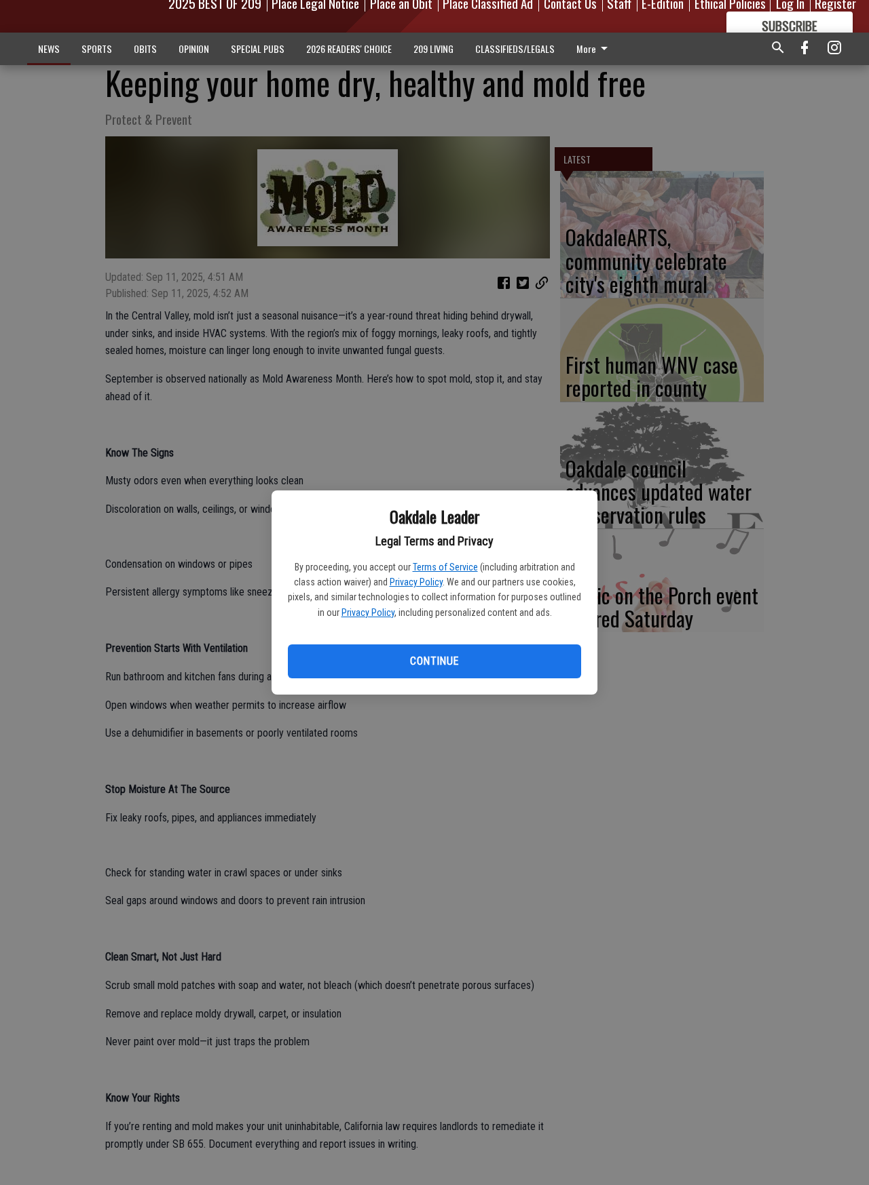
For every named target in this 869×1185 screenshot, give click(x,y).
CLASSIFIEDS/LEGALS (515, 48)
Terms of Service (445, 567)
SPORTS (96, 48)
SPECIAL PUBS (257, 48)
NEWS (49, 48)
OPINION (194, 48)
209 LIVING (433, 48)
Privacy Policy (416, 582)
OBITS (145, 48)
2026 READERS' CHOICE (349, 48)
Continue (434, 661)
